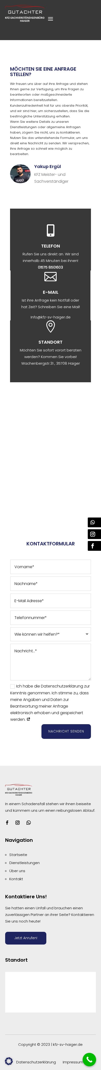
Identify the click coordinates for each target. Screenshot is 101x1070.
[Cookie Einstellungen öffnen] (9, 1064)
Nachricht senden (66, 731)
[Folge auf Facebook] (7, 823)
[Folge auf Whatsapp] (29, 823)
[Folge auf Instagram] (17, 823)
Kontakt (16, 878)
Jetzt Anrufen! (25, 937)
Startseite (18, 854)
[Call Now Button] (89, 1059)
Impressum (73, 1062)
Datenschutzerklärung (36, 1062)
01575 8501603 (50, 267)
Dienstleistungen (24, 862)
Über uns (17, 870)
